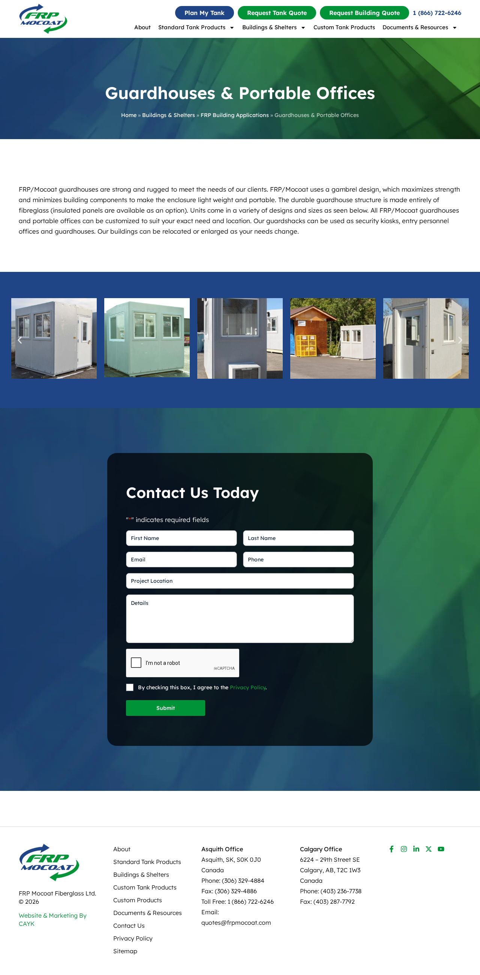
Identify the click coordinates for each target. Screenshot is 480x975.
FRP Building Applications (235, 115)
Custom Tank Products (344, 27)
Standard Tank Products (191, 27)
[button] (19, 340)
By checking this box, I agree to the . (202, 687)
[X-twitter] (428, 849)
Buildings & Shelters (269, 27)
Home (128, 115)
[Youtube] (441, 849)
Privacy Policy (248, 687)
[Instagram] (404, 849)
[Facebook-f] (391, 849)
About (142, 27)
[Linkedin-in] (416, 849)
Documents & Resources (415, 27)
